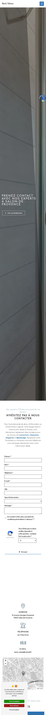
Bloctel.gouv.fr (36, 588)
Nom (6, 465)
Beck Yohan (8, 4)
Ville (5, 489)
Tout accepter (14, 701)
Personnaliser (14, 710)
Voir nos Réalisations (14, 213)
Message (7, 505)
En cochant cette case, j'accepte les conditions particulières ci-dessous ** (20, 518)
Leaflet (41, 688)
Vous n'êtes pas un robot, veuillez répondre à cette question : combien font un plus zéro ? (27, 532)
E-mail (6, 481)
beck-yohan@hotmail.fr (23, 652)
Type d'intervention (11, 497)
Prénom (7, 456)
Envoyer (24, 552)
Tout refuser (14, 705)
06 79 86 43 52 (23, 635)
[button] (23, 673)
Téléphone (8, 473)
